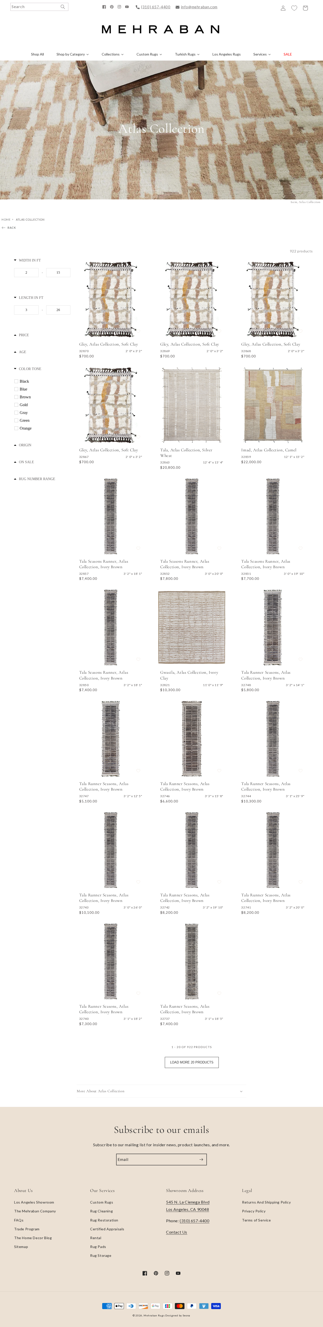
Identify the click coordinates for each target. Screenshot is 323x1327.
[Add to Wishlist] (138, 331)
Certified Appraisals (107, 1229)
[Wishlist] (294, 8)
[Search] (62, 7)
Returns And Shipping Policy (266, 1202)
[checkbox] (43, 381)
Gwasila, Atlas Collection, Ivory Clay (189, 675)
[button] (161, 1091)
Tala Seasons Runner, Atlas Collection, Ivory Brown (103, 564)
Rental (95, 1238)
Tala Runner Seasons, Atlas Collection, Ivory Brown (266, 675)
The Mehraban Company (35, 1211)
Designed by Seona (177, 1315)
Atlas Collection (30, 219)
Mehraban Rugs (154, 1315)
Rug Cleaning (101, 1211)
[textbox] (26, 272)
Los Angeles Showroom (34, 1202)
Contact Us (176, 1232)
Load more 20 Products (191, 1062)
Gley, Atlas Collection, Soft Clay (108, 344)
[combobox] (39, 7)
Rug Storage (101, 1255)
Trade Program (27, 1229)
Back (12, 227)
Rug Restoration (104, 1220)
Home (6, 219)
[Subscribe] (201, 1159)
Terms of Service (256, 1220)
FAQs (18, 1220)
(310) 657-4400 (155, 7)
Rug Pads (98, 1246)
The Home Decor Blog (33, 1238)
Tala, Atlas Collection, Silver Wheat (186, 452)
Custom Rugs (101, 1202)
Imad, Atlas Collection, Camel (268, 450)
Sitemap (21, 1246)
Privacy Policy (253, 1211)
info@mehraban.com (199, 7)
